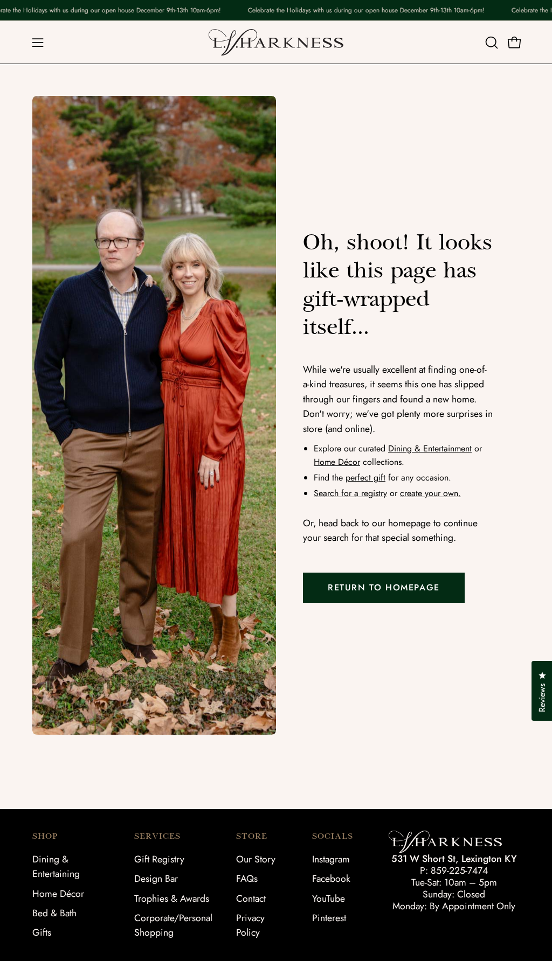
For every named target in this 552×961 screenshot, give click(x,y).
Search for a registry (350, 493)
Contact (251, 899)
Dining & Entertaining (56, 866)
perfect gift (365, 477)
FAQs (247, 879)
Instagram (331, 859)
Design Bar (156, 879)
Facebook (331, 879)
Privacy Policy (250, 925)
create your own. (430, 493)
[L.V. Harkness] (276, 42)
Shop (45, 836)
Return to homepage (384, 587)
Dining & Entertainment (430, 448)
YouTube (328, 899)
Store (251, 836)
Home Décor (337, 462)
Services (157, 836)
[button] (490, 42)
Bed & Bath (54, 913)
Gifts (41, 932)
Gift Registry (159, 859)
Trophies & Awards (171, 899)
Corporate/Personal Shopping (173, 925)
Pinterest (329, 918)
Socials (332, 836)
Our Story (255, 859)
